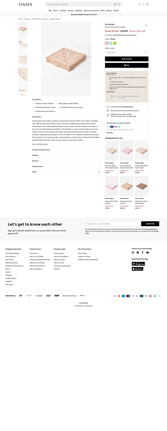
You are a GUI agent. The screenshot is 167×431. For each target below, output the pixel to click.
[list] (66, 58)
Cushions (45, 19)
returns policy (132, 116)
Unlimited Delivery (12, 253)
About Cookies (59, 260)
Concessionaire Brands (62, 266)
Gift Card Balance (36, 269)
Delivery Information (37, 263)
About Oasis (82, 253)
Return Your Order (36, 256)
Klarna (7, 269)
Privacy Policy (59, 253)
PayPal (7, 272)
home (20, 19)
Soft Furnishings (36, 19)
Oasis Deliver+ (10, 256)
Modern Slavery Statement (88, 260)
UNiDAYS (8, 281)
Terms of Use (58, 263)
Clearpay (8, 275)
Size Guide (9, 260)
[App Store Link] (138, 266)
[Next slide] (121, 14)
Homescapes (110, 24)
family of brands (150, 229)
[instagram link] (133, 252)
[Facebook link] (142, 252)
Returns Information (37, 266)
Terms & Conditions (61, 256)
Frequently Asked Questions (40, 260)
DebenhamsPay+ (11, 263)
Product (57, 269)
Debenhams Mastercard (14, 266)
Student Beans (10, 278)
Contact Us (34, 253)
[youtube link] (147, 252)
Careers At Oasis (84, 256)
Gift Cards (9, 284)
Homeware (27, 19)
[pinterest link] (138, 252)
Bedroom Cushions (55, 19)
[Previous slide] (46, 14)
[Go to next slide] (88, 58)
